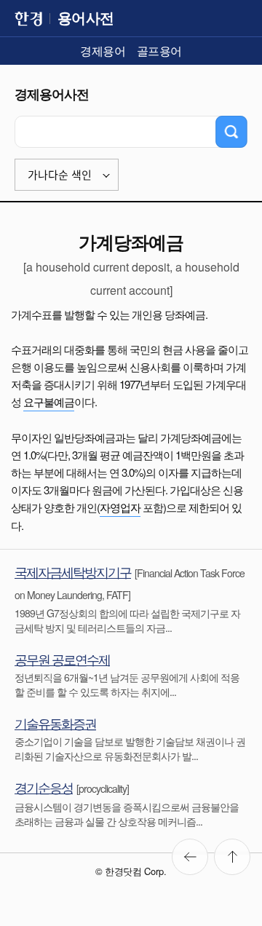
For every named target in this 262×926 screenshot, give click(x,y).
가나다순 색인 (60, 175)
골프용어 (159, 50)
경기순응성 (44, 786)
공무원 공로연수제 (62, 658)
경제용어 (102, 50)
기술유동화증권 (55, 722)
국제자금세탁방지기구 (73, 571)
